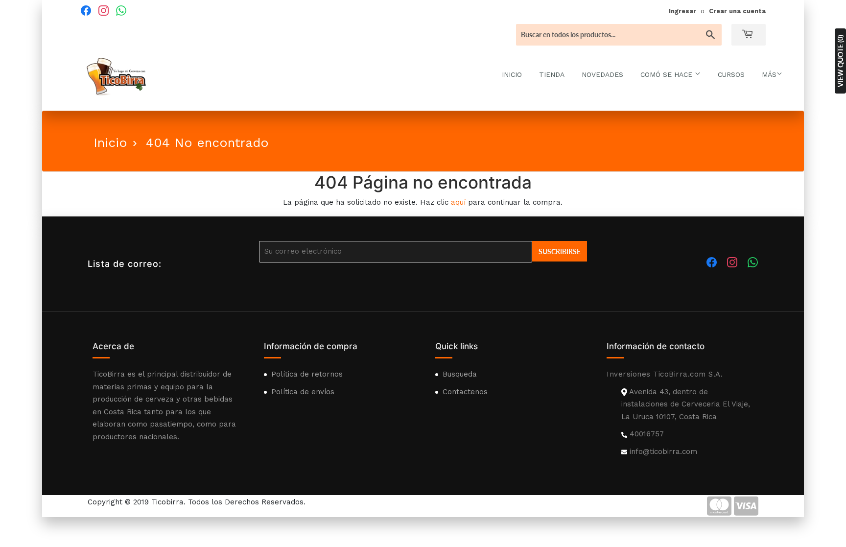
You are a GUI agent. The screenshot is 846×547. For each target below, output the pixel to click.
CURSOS (731, 74)
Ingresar (682, 11)
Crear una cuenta (737, 11)
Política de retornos (307, 374)
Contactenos (465, 391)
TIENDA (551, 74)
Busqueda (460, 374)
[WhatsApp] (121, 10)
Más (769, 74)
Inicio (110, 142)
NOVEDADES (602, 74)
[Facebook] (85, 10)
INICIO (512, 74)
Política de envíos (302, 391)
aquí (458, 202)
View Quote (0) (840, 61)
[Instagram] (103, 10)
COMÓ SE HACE (667, 74)
